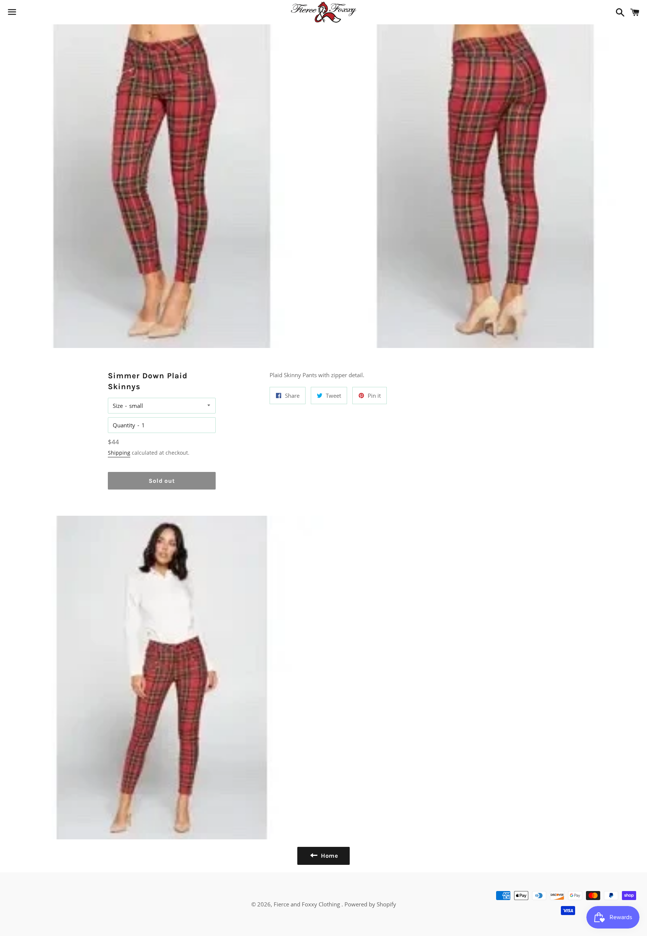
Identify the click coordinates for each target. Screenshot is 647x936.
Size (118, 405)
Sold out (161, 480)
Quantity (124, 425)
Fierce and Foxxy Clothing (307, 904)
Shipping (119, 452)
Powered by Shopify (370, 904)
